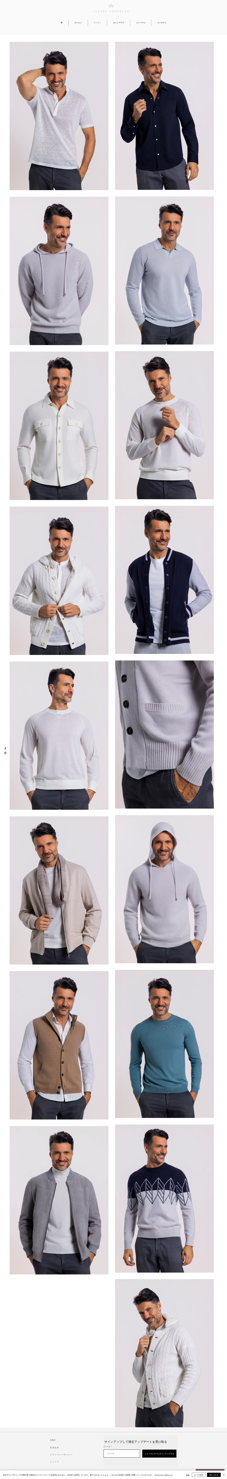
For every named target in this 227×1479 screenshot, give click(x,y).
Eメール (107, 1446)
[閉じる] (223, 1475)
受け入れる (213, 1474)
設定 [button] (188, 1474)
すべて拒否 (198, 1474)
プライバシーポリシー (163, 1474)
